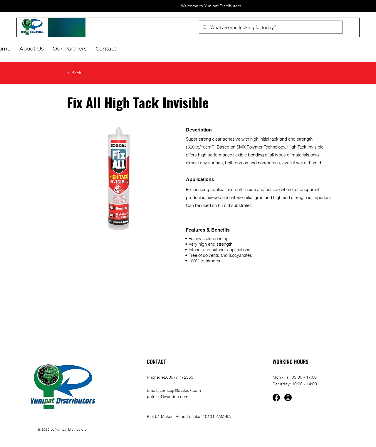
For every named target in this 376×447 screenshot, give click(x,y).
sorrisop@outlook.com (180, 390)
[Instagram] (288, 397)
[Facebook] (276, 397)
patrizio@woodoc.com (167, 396)
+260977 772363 (177, 377)
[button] (69, 48)
